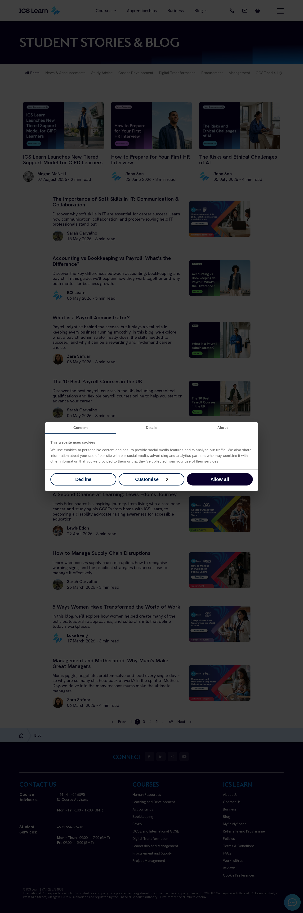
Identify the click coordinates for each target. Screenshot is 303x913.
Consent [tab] (80, 428)
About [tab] (222, 428)
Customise (146, 479)
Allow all (219, 479)
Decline (83, 479)
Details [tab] (151, 428)
